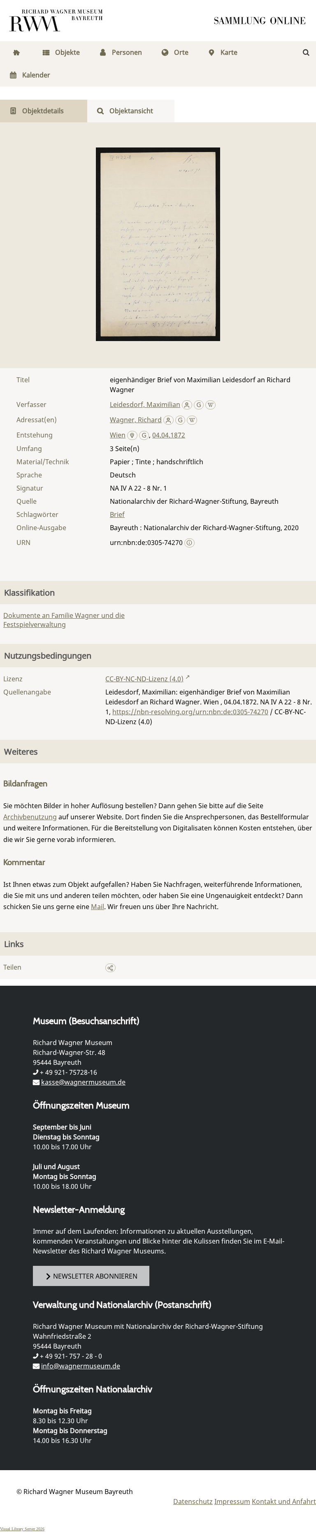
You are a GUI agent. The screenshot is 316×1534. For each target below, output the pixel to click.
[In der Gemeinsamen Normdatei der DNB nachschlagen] (199, 404)
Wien (117, 435)
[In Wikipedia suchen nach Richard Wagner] (192, 419)
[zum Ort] (132, 435)
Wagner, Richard (136, 419)
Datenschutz (193, 1501)
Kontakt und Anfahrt (284, 1501)
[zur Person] (187, 404)
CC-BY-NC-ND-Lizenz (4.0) (144, 678)
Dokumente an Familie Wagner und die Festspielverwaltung (64, 620)
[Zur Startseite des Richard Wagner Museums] (57, 20)
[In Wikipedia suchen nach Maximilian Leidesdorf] (210, 404)
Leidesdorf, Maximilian (145, 404)
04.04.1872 (168, 435)
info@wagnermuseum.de (80, 1365)
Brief (117, 514)
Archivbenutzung (30, 816)
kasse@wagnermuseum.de (83, 1082)
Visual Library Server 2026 (22, 1529)
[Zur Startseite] (262, 21)
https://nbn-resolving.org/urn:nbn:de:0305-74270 (190, 711)
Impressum (232, 1501)
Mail (97, 906)
